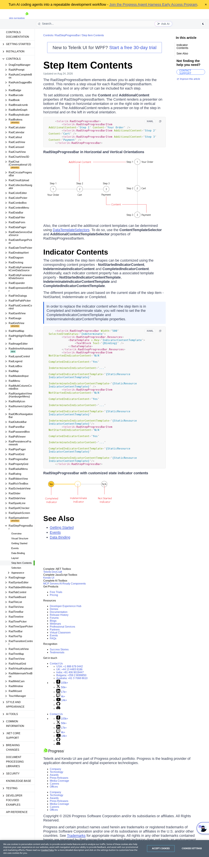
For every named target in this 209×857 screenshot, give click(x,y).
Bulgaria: (71, 675)
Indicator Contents (75, 252)
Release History (59, 615)
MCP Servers (51, 583)
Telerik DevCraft (52, 571)
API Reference (17, 812)
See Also (58, 518)
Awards (54, 775)
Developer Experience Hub (65, 606)
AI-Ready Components (72, 583)
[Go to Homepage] (26, 18)
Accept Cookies (161, 848)
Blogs (53, 620)
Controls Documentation (17, 34)
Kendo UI (48, 577)
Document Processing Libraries (15, 762)
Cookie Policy (47, 850)
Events (15, 548)
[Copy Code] (160, 121)
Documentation (58, 612)
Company (55, 769)
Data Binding (18, 553)
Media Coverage (59, 780)
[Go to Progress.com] (53, 752)
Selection (16, 567)
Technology (56, 772)
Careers (54, 783)
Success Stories (59, 649)
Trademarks (76, 836)
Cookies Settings (192, 848)
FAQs (53, 638)
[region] (104, 848)
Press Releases (59, 777)
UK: (69, 669)
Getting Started (19, 543)
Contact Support (185, 72)
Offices (54, 786)
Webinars (55, 623)
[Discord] (58, 708)
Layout (14, 558)
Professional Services (62, 626)
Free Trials (56, 592)
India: (70, 672)
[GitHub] (58, 704)
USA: (69, 666)
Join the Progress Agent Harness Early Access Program (153, 4)
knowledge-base (18, 781)
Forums (54, 617)
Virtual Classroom (60, 632)
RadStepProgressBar (67, 35)
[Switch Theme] (203, 23)
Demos (54, 609)
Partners (55, 629)
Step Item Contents (21, 562)
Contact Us (56, 663)
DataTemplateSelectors (71, 230)
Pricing (54, 595)
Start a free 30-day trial (132, 47)
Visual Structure (19, 538)
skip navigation (17, 18)
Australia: (72, 678)
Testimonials (57, 652)
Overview (16, 533)
